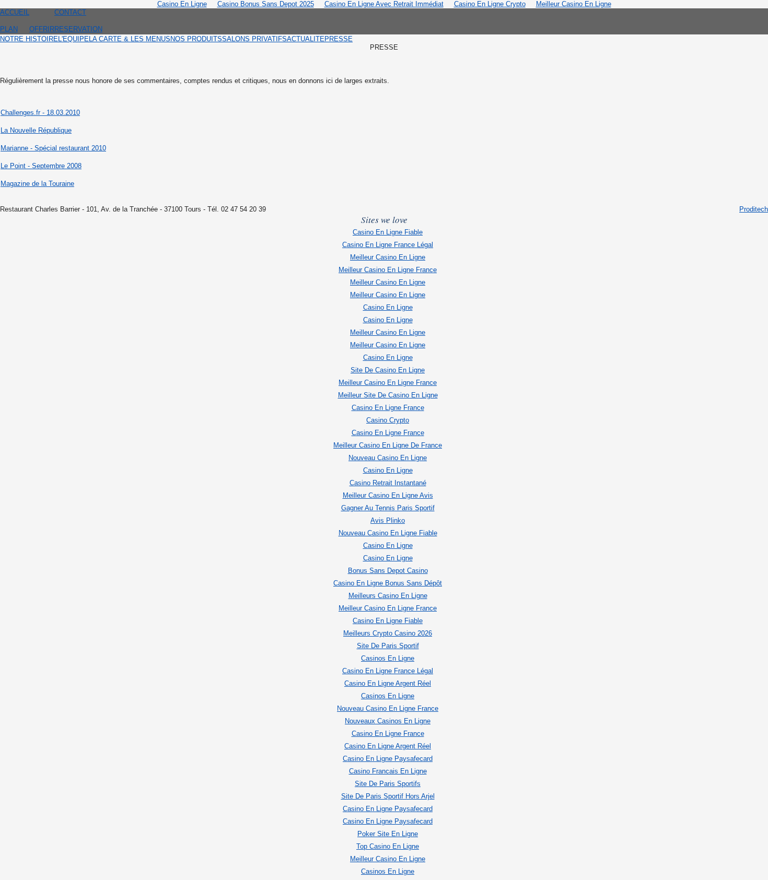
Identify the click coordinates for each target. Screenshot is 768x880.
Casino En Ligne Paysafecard (388, 758)
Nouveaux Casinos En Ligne (387, 721)
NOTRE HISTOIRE (29, 39)
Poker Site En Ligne (387, 834)
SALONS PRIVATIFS (254, 39)
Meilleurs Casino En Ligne (387, 596)
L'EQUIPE (73, 39)
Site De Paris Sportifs (388, 784)
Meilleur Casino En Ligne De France (387, 445)
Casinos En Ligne (387, 658)
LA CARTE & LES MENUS (129, 39)
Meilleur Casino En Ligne (387, 257)
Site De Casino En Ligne (388, 370)
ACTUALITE (305, 39)
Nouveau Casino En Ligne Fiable (388, 533)
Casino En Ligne (388, 307)
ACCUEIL (14, 12)
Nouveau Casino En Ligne (387, 458)
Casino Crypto (387, 420)
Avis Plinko (387, 520)
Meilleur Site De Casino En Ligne (388, 395)
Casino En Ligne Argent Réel (387, 683)
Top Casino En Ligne (387, 846)
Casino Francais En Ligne (388, 771)
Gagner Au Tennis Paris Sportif (388, 508)
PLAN (9, 29)
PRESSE (338, 39)
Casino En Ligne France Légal (387, 245)
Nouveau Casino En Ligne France (387, 708)
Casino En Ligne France (388, 408)
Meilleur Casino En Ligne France (388, 270)
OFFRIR (41, 29)
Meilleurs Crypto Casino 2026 (387, 633)
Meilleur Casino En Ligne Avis (388, 495)
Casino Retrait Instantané (388, 483)
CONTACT (70, 12)
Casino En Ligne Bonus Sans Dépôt (387, 583)
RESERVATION (78, 29)
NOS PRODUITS (196, 39)
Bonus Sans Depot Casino (388, 570)
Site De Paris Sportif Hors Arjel (388, 796)
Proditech (753, 209)
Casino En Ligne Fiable (388, 232)
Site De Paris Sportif (388, 646)
